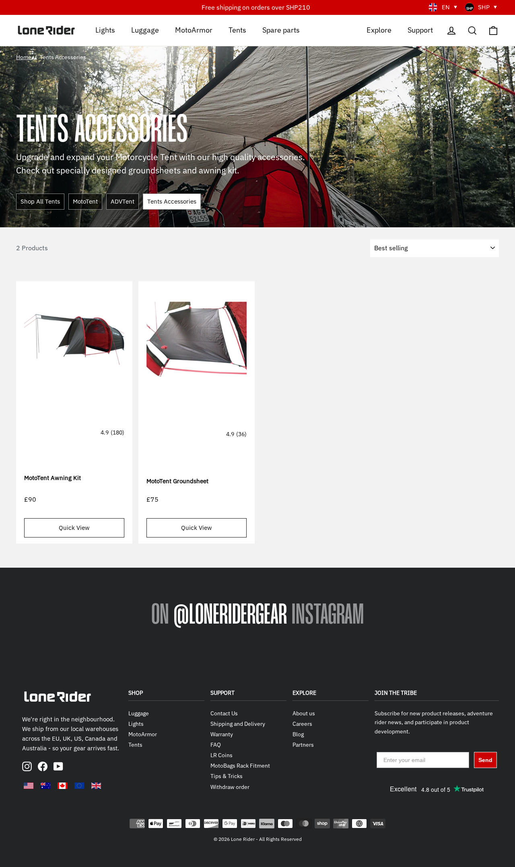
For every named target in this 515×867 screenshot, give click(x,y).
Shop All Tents (40, 201)
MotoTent (85, 201)
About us (304, 713)
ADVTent (122, 201)
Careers (302, 723)
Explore (379, 29)
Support (420, 29)
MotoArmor (193, 29)
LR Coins (221, 755)
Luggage (145, 29)
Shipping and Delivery (237, 723)
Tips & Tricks (226, 776)
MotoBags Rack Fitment (240, 765)
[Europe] (79, 786)
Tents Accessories (171, 201)
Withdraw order (229, 787)
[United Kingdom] (96, 786)
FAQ (215, 744)
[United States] (28, 786)
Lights (105, 29)
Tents (237, 29)
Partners (303, 744)
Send (485, 760)
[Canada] (62, 786)
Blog (298, 734)
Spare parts (281, 29)
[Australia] (45, 786)
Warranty (221, 734)
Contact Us (224, 713)
